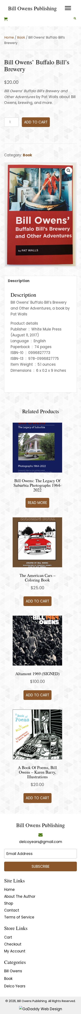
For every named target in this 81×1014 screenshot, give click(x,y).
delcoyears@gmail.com (40, 841)
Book (21, 37)
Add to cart (36, 122)
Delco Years (14, 986)
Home (9, 37)
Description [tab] (18, 280)
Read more (37, 502)
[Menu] (68, 8)
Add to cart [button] (37, 601)
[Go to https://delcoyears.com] (32, 8)
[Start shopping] (6, 19)
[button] (68, 170)
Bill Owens (13, 971)
